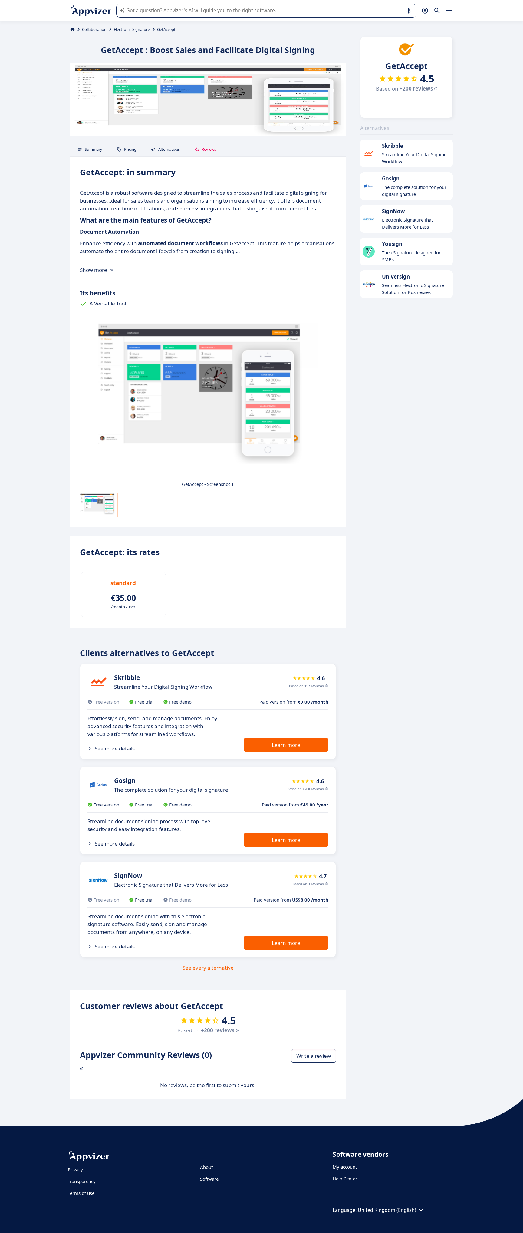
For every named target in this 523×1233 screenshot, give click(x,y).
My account (345, 1167)
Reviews (209, 149)
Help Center (345, 1178)
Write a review (313, 1055)
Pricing (130, 149)
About (206, 1167)
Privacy (75, 1169)
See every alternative (208, 967)
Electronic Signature (132, 29)
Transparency (82, 1181)
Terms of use (81, 1193)
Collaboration (94, 29)
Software (209, 1179)
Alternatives (169, 149)
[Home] (72, 29)
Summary (93, 149)
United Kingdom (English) (387, 1210)
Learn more (286, 744)
